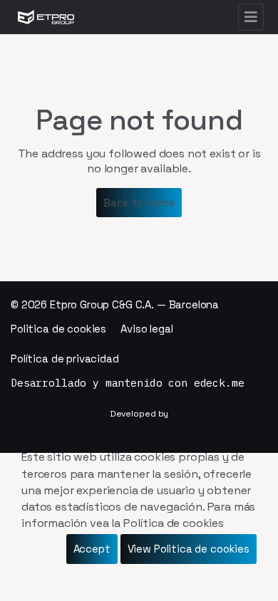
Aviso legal (146, 328)
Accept (91, 548)
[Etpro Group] (46, 17)
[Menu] (251, 17)
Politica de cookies (58, 328)
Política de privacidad (65, 358)
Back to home (138, 202)
